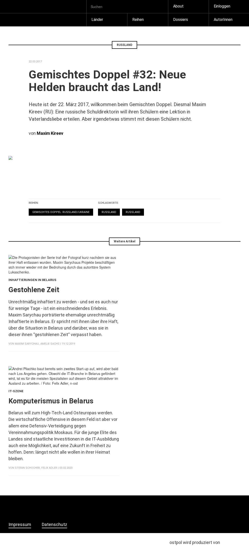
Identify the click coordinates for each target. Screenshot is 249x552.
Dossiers (180, 19)
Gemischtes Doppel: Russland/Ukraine (60, 212)
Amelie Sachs (50, 343)
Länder (97, 19)
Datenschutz (54, 524)
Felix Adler (49, 467)
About (178, 6)
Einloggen (222, 6)
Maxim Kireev (50, 133)
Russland (109, 212)
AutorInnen (223, 19)
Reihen (138, 19)
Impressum (20, 524)
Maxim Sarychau (27, 343)
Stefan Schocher (27, 467)
